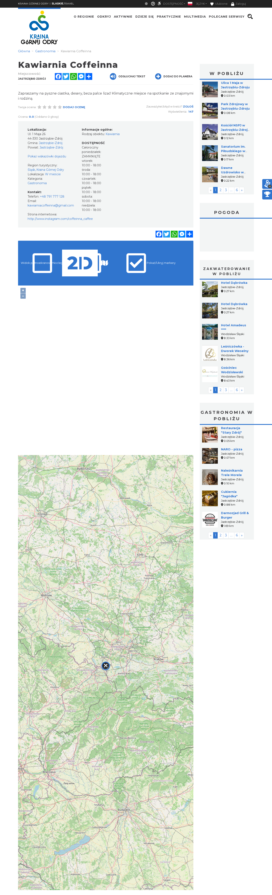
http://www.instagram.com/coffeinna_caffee (60, 219)
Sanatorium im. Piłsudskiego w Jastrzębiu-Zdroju (235, 151)
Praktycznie (169, 16)
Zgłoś (188, 106)
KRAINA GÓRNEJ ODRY (33, 3)
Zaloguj (240, 3)
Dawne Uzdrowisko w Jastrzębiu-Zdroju (235, 172)
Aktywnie (123, 16)
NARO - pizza (231, 449)
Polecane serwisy (227, 16)
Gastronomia (37, 183)
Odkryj (104, 16)
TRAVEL (63, 3)
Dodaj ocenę (74, 107)
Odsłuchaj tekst (131, 76)
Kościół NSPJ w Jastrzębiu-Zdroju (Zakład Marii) (235, 129)
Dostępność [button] (173, 3)
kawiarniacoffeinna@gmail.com (51, 205)
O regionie (84, 16)
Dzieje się (144, 16)
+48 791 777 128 (52, 196)
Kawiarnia (113, 134)
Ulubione (221, 3)
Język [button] (200, 3)
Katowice (227, 236)
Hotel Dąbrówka (234, 283)
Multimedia (195, 16)
